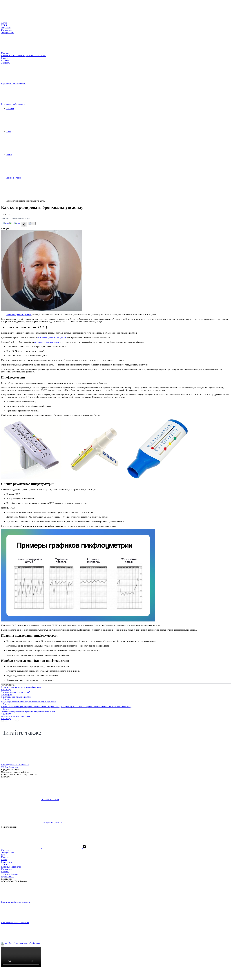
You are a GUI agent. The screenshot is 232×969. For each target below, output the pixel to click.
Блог (8, 132)
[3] (11, 721)
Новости (5, 857)
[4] (12, 721)
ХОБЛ (43, 55)
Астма (37, 55)
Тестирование (7, 852)
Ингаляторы (6, 869)
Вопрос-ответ (27, 55)
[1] (8, 721)
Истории (5, 871)
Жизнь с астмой (13, 178)
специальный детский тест (46, 342)
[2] (9, 721)
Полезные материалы (11, 55)
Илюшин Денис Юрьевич (18, 314)
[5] (13, 721)
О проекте (5, 850)
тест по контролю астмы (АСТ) (51, 337)
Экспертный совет (9, 874)
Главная (10, 108)
